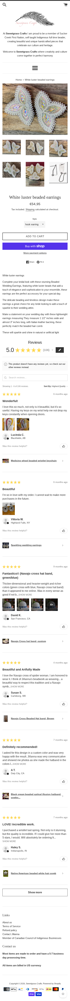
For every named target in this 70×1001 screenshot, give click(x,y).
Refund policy (9, 930)
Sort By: (47, 386)
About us (7, 922)
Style (34, 219)
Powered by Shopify (52, 984)
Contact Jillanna (10, 934)
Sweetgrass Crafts (34, 984)
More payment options (35, 253)
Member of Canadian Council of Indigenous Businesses (31, 938)
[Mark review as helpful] (64, 446)
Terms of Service (11, 926)
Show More (25, 595)
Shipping (30, 209)
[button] (52, 350)
